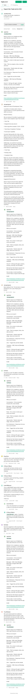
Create (19, 1)
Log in (24, 1)
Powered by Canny (14, 693)
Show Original (16, 473)
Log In (22, 24)
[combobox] (20, 29)
